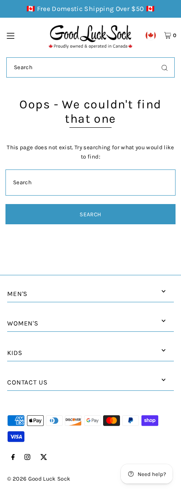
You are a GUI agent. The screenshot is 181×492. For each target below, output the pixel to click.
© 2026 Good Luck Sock (38, 479)
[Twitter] (43, 457)
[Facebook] (13, 457)
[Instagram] (27, 457)
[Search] (164, 67)
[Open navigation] (23, 35)
